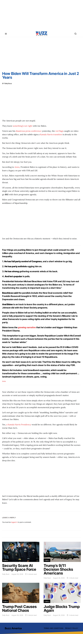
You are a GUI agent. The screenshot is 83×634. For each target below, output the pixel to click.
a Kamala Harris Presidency (18, 424)
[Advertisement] (41, 15)
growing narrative (27, 327)
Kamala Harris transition (51, 134)
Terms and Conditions (53, 628)
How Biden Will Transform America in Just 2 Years (40, 75)
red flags (59, 131)
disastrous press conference (28, 131)
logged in (14, 522)
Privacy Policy (71, 628)
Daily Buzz (8, 83)
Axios (17, 167)
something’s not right (22, 126)
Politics (5, 560)
